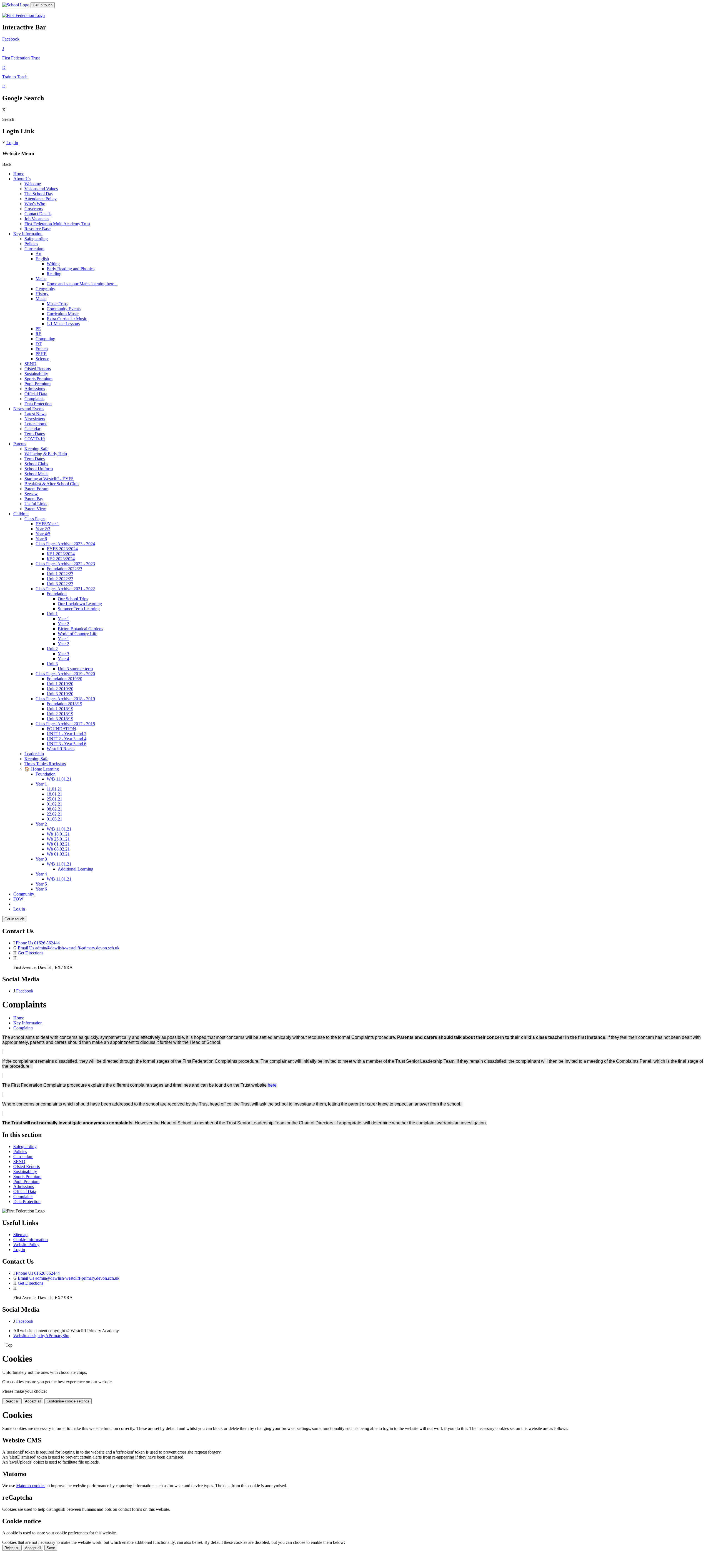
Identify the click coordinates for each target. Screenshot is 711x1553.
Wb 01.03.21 (58, 854)
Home (18, 173)
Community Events (64, 308)
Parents (19, 443)
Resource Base (37, 228)
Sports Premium (38, 378)
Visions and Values (41, 188)
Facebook (24, 991)
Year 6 (41, 538)
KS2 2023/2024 (61, 558)
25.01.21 (54, 799)
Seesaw (31, 493)
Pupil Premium (37, 383)
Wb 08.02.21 (58, 849)
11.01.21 (54, 789)
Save (51, 1548)
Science (42, 358)
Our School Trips (73, 598)
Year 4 (63, 658)
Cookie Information (30, 1239)
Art (38, 253)
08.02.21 (54, 809)
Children (21, 513)
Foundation (57, 593)
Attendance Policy (40, 198)
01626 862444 (47, 943)
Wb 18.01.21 (58, 834)
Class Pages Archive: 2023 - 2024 (65, 543)
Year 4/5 (43, 533)
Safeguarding (36, 238)
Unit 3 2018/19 (60, 718)
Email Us (26, 948)
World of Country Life (77, 633)
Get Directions (30, 953)
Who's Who (34, 203)
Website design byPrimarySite (41, 1335)
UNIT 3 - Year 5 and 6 (66, 743)
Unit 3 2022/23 (60, 583)
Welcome (32, 183)
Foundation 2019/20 (64, 678)
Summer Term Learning (79, 608)
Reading (54, 273)
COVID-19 (34, 438)
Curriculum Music (63, 313)
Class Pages (34, 518)
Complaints (34, 398)
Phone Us (24, 943)
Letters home (35, 423)
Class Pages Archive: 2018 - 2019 (65, 698)
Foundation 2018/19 (64, 703)
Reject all (11, 1401)
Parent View (35, 508)
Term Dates (34, 433)
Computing (45, 338)
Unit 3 (52, 663)
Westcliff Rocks (60, 748)
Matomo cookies (30, 1485)
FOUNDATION (61, 728)
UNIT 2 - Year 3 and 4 (66, 738)
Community (23, 894)
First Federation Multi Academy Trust (57, 223)
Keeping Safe (36, 448)
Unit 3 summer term (75, 668)
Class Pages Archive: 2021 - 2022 (65, 588)
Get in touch (42, 5)
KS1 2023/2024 (61, 553)
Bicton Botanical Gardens (80, 628)
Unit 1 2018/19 (60, 708)
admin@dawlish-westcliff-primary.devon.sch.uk (77, 948)
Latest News (35, 413)
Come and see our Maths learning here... (82, 283)
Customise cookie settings (68, 1401)
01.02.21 (54, 804)
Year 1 (63, 618)
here (272, 1085)
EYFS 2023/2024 (62, 548)
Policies (31, 243)
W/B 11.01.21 (59, 779)
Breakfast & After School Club (51, 483)
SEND (30, 363)
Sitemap (20, 1234)
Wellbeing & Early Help (45, 453)
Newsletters (34, 418)
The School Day (38, 193)
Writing (53, 263)
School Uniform (38, 468)
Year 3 (63, 653)
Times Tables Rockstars (45, 763)
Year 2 (63, 623)
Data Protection (38, 403)
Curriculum (34, 248)
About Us (22, 178)
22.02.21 (54, 814)
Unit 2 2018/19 (60, 713)
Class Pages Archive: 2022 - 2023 (65, 563)
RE (38, 333)
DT (39, 343)
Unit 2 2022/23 (60, 578)
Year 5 (41, 884)
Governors (33, 208)
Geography (45, 288)
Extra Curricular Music (67, 318)
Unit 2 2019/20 (60, 688)
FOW (18, 899)
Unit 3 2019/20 (60, 693)
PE (38, 328)
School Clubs (36, 463)
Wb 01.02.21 (58, 844)
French (42, 348)
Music (41, 298)
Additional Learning (75, 869)
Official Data (35, 393)
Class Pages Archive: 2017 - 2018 (65, 723)
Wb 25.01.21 (58, 839)
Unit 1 (52, 613)
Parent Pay (33, 498)
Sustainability (36, 373)
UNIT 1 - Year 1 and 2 (66, 733)
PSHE (41, 353)
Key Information (27, 233)
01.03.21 (54, 819)
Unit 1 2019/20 (60, 683)
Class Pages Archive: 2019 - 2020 (65, 673)
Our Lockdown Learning (80, 603)
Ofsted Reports (37, 368)
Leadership (34, 753)
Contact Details (37, 213)
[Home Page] (16, 4)
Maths (41, 278)
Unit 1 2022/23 (60, 573)
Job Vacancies (36, 218)
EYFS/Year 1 (47, 523)
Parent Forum (36, 488)
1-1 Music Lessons (63, 323)
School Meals (36, 473)
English (42, 258)
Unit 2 (52, 648)
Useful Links (35, 503)
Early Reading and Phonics (70, 268)
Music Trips (57, 303)
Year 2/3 (43, 528)
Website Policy (26, 1244)
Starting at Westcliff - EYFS (49, 478)
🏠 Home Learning (41, 769)
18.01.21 (54, 794)
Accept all (33, 1401)
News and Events (28, 408)
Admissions (34, 388)
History (42, 293)
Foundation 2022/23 (64, 568)
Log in (12, 142)
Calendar (32, 428)
